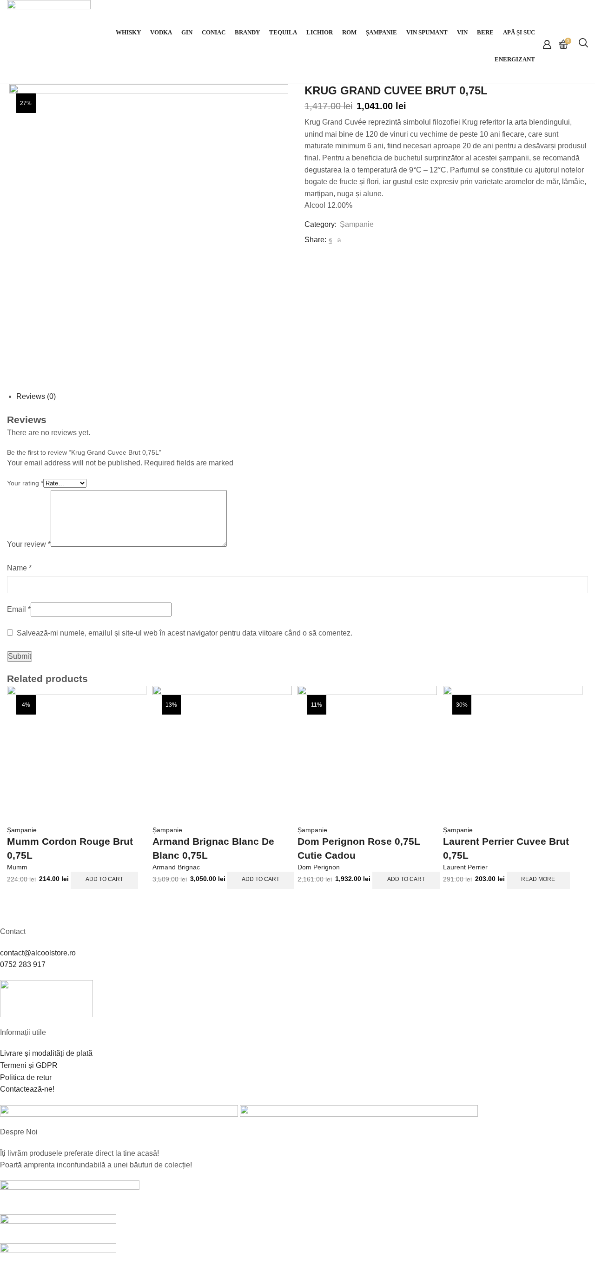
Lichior (319, 32)
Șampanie (381, 32)
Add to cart (104, 879)
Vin (462, 32)
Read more (538, 879)
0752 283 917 (23, 964)
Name (19, 568)
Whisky (128, 32)
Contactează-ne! (27, 1089)
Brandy (247, 32)
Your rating (25, 483)
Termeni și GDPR (29, 1065)
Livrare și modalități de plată (46, 1053)
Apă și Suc (519, 32)
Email (19, 609)
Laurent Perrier (465, 867)
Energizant (515, 59)
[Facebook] (330, 240)
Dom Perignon (319, 867)
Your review (29, 544)
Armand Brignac (176, 867)
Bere (485, 32)
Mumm (17, 867)
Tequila (283, 32)
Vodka (161, 32)
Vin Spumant (427, 32)
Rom (349, 32)
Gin (186, 32)
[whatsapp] (338, 240)
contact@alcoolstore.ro (38, 953)
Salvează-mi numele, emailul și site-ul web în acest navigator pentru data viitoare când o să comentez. (184, 633)
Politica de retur (26, 1077)
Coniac (213, 32)
